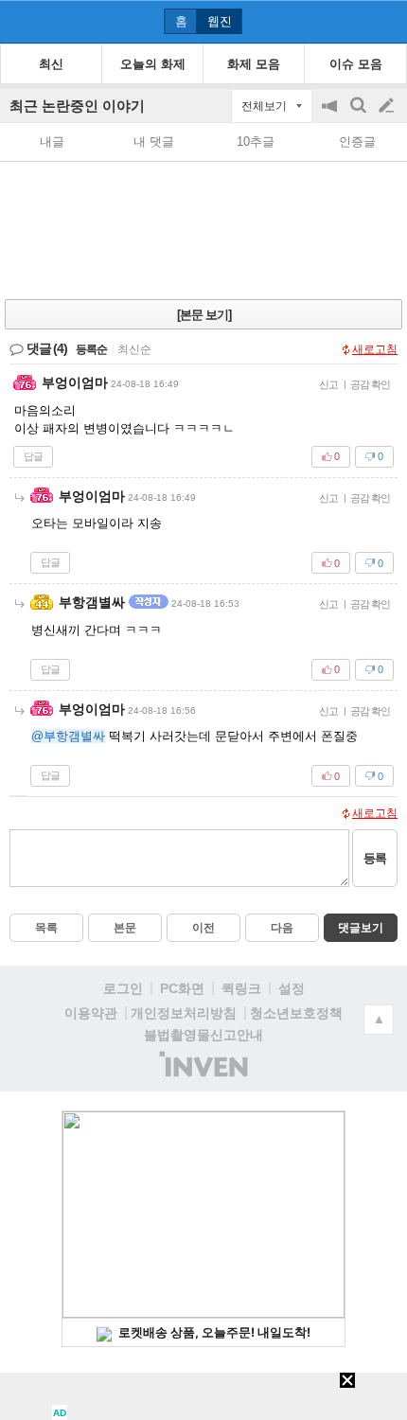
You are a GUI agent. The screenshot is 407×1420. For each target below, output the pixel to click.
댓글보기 (360, 927)
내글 (52, 141)
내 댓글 (153, 141)
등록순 (91, 349)
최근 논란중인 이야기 (77, 106)
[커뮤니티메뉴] (20, 21)
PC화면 (182, 988)
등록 (374, 858)
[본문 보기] (204, 315)
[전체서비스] (385, 21)
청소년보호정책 (296, 1013)
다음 (282, 927)
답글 (33, 456)
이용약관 (90, 1013)
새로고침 (375, 349)
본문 (125, 927)
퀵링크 (241, 988)
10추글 (255, 141)
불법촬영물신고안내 (203, 1034)
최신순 (134, 349)
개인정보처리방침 (184, 1013)
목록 (46, 927)
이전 (203, 927)
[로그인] (351, 21)
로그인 (123, 988)
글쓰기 (388, 106)
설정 (291, 988)
